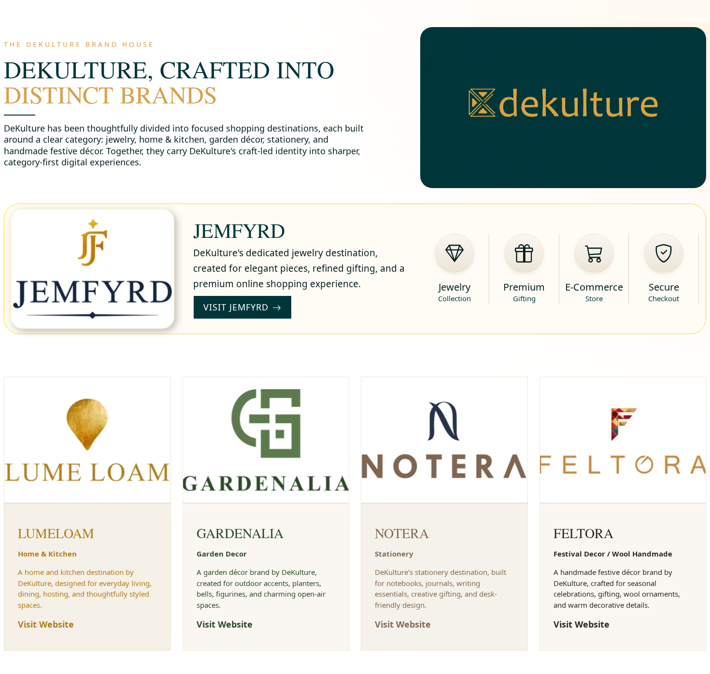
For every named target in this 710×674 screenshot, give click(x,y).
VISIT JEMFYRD (236, 307)
